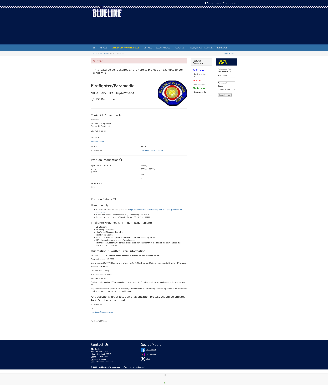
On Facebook (151, 350)
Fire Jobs (197, 77)
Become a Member (214, 3)
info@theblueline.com (104, 362)
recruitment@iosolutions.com (152, 150)
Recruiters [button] (180, 47)
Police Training (229, 53)
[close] (165, 375)
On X (148, 359)
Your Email (222, 75)
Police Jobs (198, 70)
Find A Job (104, 53)
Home (95, 53)
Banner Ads (222, 47)
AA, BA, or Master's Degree (201, 47)
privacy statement (138, 367)
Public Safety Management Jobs (125, 47)
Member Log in (230, 3)
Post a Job (147, 47)
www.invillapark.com (98, 141)
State (220, 86)
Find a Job (103, 47)
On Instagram (151, 354)
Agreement (222, 83)
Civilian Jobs (199, 85)
